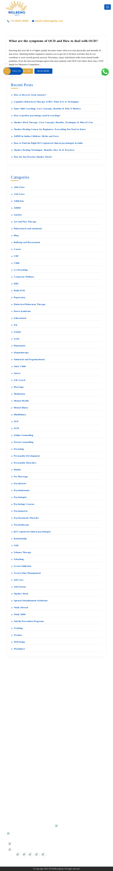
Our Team (17, 802)
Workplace (19, 649)
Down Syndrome (22, 311)
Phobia (17, 469)
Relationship (20, 538)
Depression (19, 297)
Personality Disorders (25, 463)
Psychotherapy (21, 525)
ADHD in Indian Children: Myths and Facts (36, 136)
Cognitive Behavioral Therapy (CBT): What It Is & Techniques (46, 102)
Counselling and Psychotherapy (27, 761)
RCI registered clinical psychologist (32, 531)
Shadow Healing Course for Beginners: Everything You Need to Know (50, 129)
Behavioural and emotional (28, 228)
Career (17, 249)
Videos (15, 703)
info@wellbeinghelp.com (49, 20)
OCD (16, 428)
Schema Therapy (22, 552)
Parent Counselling (23, 442)
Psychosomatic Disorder (26, 518)
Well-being (19, 642)
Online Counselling (23, 435)
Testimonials (18, 692)
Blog (16, 235)
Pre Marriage (21, 476)
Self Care (19, 580)
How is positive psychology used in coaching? (37, 115)
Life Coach (19, 380)
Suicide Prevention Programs (29, 621)
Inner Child (20, 366)
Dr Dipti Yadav (19, 713)
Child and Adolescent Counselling (28, 782)
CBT (16, 256)
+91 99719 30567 (20, 843)
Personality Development (27, 456)
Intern (17, 373)
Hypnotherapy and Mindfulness (27, 777)
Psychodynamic (22, 490)
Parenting (19, 449)
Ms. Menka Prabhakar (23, 718)
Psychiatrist (20, 483)
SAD (16, 545)
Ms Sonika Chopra (21, 733)
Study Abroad (21, 607)
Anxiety (18, 215)
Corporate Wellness (24, 277)
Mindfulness (20, 414)
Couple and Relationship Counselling (30, 771)
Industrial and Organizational (29, 359)
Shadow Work (21, 593)
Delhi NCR (19, 290)
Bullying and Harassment (27, 242)
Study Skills (20, 614)
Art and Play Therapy (25, 221)
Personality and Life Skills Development (31, 792)
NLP (16, 421)
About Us (17, 708)
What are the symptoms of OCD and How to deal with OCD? (53, 41)
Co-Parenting (21, 270)
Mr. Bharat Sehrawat (22, 728)
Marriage (19, 387)
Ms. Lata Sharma (20, 739)
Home (15, 687)
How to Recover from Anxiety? (30, 95)
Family (17, 332)
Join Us (16, 807)
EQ (15, 325)
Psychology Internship (23, 797)
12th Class (19, 194)
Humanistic (20, 345)
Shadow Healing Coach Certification (30, 812)
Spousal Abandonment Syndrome (31, 600)
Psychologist (20, 497)
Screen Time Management (27, 573)
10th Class (19, 187)
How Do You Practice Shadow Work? (33, 157)
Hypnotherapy (21, 352)
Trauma (18, 635)
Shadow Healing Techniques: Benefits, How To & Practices (44, 150)
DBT (16, 283)
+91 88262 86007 (19, 20)
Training (18, 628)
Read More (43, 71)
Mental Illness (21, 407)
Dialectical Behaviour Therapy (30, 304)
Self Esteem (20, 587)
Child (16, 263)
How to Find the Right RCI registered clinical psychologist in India (48, 143)
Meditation (19, 394)
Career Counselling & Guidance (27, 766)
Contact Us (17, 744)
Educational (20, 318)
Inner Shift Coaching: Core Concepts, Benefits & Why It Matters (47, 108)
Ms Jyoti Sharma (20, 723)
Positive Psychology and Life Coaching (31, 787)
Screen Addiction (22, 566)
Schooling (19, 559)
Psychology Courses (24, 504)
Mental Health (21, 401)
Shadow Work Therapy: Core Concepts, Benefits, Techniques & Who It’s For (53, 122)
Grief (16, 339)
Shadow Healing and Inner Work (28, 818)
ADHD (17, 208)
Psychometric (21, 511)
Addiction (19, 201)
